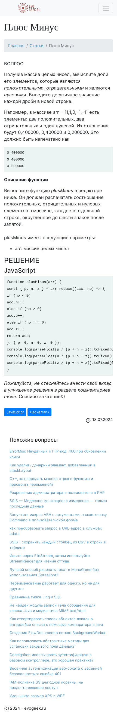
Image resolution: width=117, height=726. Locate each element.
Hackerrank (39, 412)
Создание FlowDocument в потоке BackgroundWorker (58, 632)
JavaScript (15, 412)
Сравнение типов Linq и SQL (35, 597)
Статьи (37, 45)
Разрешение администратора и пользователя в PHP (57, 492)
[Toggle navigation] (105, 8)
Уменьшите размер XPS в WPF (37, 696)
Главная (16, 45)
